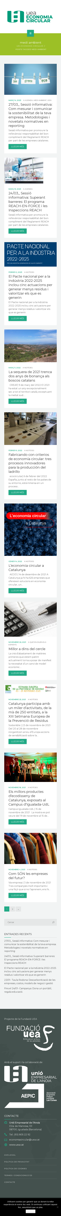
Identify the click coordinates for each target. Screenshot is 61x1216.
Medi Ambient (40, 100)
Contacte (9, 1182)
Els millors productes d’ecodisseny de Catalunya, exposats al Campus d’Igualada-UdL (29, 798)
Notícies (30, 272)
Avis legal (10, 1155)
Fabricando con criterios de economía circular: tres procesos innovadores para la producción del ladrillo (30, 463)
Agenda (29, 100)
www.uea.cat (16, 1144)
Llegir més (17, 146)
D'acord (30, 1211)
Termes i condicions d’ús (18, 1175)
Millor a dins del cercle (27, 649)
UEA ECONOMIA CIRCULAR (30, 46)
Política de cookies (15, 1168)
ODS (49, 100)
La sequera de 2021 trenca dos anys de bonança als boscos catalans (30, 376)
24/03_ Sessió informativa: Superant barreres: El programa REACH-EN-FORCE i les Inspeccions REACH (28, 201)
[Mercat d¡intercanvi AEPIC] (30, 16)
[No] (57, 1207)
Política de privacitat (16, 1162)
